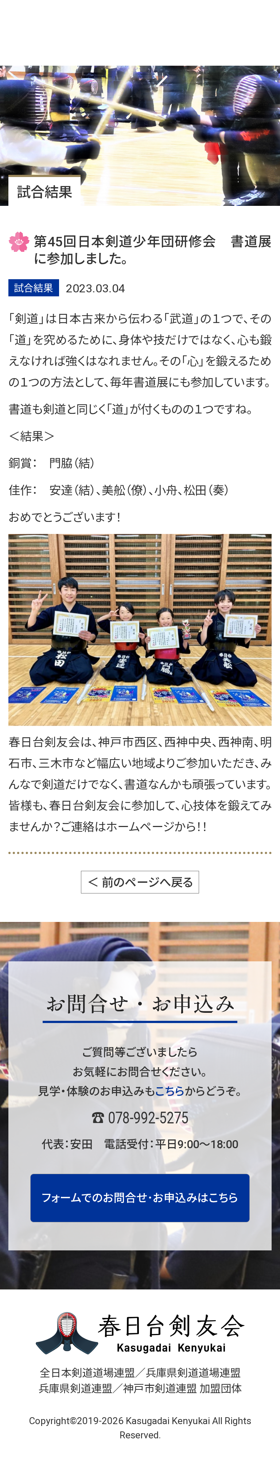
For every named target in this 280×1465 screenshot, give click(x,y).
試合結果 (33, 288)
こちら (169, 1091)
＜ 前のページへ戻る (140, 882)
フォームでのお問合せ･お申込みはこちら (140, 1198)
